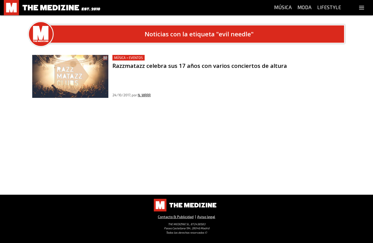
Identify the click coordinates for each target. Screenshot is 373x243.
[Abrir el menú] (361, 7)
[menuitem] (283, 8)
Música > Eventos (128, 58)
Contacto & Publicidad (176, 217)
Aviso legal (206, 217)
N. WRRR (144, 95)
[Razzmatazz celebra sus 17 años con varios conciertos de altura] (70, 76)
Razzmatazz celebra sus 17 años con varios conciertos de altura (170, 57)
